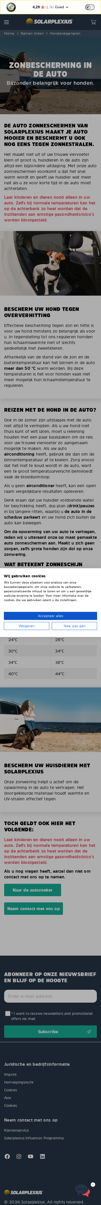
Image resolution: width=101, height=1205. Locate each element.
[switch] (90, 7)
